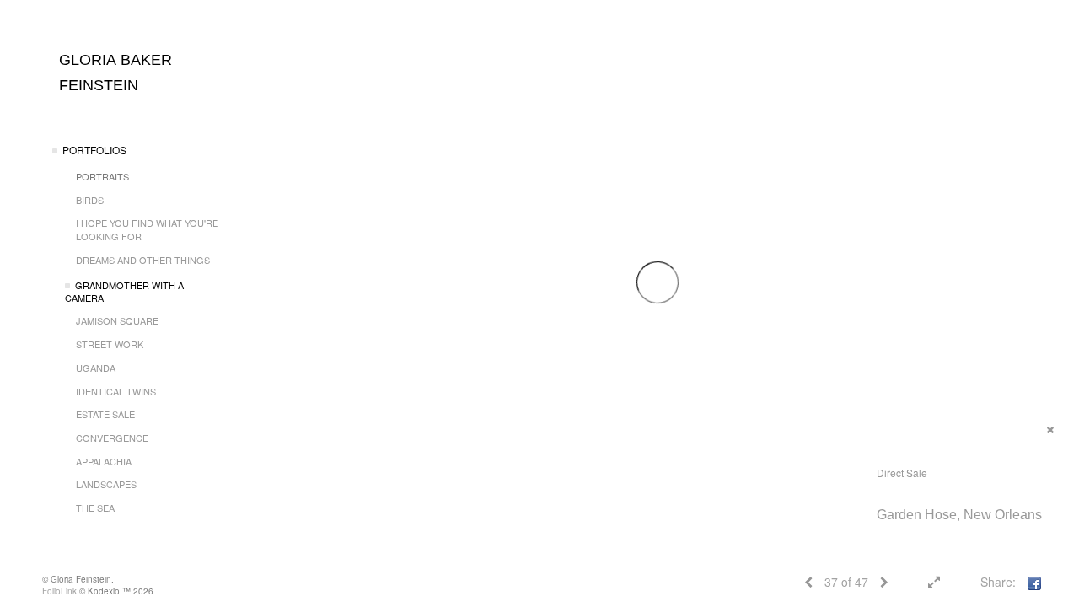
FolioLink (59, 591)
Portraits (102, 176)
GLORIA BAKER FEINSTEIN (115, 72)
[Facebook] (1034, 581)
